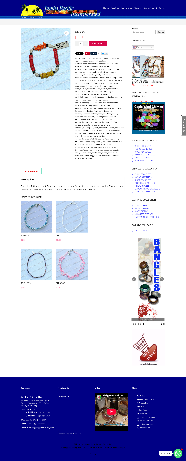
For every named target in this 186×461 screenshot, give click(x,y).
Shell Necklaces (113, 130)
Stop (163, 324)
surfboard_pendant (83, 139)
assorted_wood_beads (84, 69)
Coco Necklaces (95, 80)
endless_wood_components (86, 105)
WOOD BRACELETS (143, 177)
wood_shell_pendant (83, 158)
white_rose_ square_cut (112, 142)
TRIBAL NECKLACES (143, 158)
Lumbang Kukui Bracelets (105, 117)
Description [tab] (31, 171)
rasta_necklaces (116, 128)
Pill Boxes (142, 396)
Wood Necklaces (90, 150)
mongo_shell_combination (106, 122)
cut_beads (96, 97)
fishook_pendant (106, 105)
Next (162, 279)
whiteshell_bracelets (102, 147)
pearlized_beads (82, 128)
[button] (66, 33)
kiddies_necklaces (82, 114)
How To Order (126, 8)
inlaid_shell (110, 108)
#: (31, 420)
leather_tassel (96, 114)
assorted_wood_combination (106, 69)
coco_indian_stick (82, 86)
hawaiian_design (81, 108)
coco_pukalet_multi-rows (85, 92)
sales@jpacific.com (37, 424)
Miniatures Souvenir (146, 399)
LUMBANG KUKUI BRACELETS (147, 189)
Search (135, 28)
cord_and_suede (82, 94)
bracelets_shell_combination (99, 75)
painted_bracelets (82, 125)
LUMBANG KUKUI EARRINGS (147, 217)
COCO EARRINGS (142, 211)
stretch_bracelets (82, 136)
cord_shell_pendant (83, 97)
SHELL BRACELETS (143, 174)
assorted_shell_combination (86, 66)
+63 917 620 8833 (39, 420)
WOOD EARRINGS (142, 208)
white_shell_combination (85, 144)
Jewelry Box (143, 403)
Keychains (143, 406)
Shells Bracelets (93, 133)
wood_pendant (112, 156)
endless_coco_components (95, 100)
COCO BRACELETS (143, 180)
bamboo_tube (81, 75)
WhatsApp (25, 420)
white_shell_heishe (103, 144)
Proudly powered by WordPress (74, 447)
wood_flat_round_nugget (85, 156)
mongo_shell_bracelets (84, 122)
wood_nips (101, 156)
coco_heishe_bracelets (112, 80)
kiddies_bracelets (104, 111)
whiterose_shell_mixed (84, 147)
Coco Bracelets (81, 80)
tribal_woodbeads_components (88, 142)
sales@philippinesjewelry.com (41, 428)
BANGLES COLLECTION (145, 192)
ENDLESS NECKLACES (144, 161)
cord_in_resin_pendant (98, 94)
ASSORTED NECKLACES (145, 155)
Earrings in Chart (108, 97)
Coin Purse (143, 410)
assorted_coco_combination (86, 64)
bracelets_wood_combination (87, 78)
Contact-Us (149, 8)
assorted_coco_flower (108, 64)
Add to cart (98, 44)
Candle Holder (144, 414)
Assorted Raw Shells (146, 421)
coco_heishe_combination (86, 83)
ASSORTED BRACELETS (145, 183)
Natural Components (147, 417)
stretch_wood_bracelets (100, 136)
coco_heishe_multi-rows (107, 83)
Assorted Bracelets (103, 58)
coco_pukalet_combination (107, 89)
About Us (115, 8)
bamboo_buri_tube (83, 72)
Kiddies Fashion (90, 111)
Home (106, 8)
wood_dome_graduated (106, 153)
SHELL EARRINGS (142, 205)
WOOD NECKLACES (143, 149)
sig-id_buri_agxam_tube (111, 133)
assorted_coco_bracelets (94, 61)
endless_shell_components (106, 103)
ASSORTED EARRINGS (144, 214)
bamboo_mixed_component (103, 72)
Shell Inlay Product (146, 424)
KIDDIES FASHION (142, 231)
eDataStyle (120, 447)
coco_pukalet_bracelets (85, 89)
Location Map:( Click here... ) (69, 434)
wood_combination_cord (85, 153)
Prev (134, 279)
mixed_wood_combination (100, 119)
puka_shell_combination (99, 128)
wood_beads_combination (109, 150)
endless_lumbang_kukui (85, 103)
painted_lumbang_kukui (100, 125)
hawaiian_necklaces (97, 108)
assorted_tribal (105, 66)
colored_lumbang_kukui (106, 92)
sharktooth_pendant (97, 130)
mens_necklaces (82, 119)
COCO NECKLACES (143, 152)
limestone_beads (110, 114)
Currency (138, 8)
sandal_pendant (81, 130)
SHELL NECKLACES (143, 146)
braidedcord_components (111, 78)
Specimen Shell (145, 428)
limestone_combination (84, 117)
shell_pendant (80, 133)
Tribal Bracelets (97, 139)
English (139, 47)
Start (162, 324)
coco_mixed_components (101, 86)
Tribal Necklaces (111, 139)
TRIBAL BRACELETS (143, 186)
